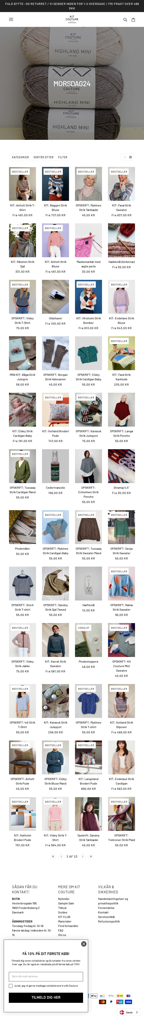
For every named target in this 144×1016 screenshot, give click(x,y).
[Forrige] (61, 856)
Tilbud (62, 907)
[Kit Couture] (72, 19)
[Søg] (125, 19)
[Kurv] (133, 19)
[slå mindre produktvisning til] (131, 157)
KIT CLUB (64, 917)
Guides (62, 912)
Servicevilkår (106, 917)
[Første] (53, 856)
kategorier (20, 157)
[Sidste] (91, 856)
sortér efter (44, 157)
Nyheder (64, 898)
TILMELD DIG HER (46, 998)
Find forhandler (68, 926)
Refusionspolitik (109, 921)
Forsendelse (106, 907)
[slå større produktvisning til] (124, 157)
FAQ (60, 930)
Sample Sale (66, 903)
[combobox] (129, 1012)
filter (63, 157)
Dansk (129, 1012)
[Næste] (83, 856)
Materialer (64, 921)
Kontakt (103, 912)
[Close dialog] (84, 944)
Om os (62, 935)
